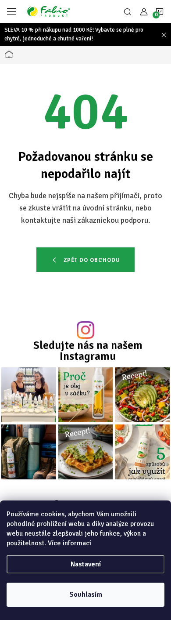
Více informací (69, 543)
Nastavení (86, 564)
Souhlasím (85, 594)
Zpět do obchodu (92, 260)
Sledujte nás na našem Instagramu (87, 351)
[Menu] (11, 11)
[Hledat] (127, 11)
